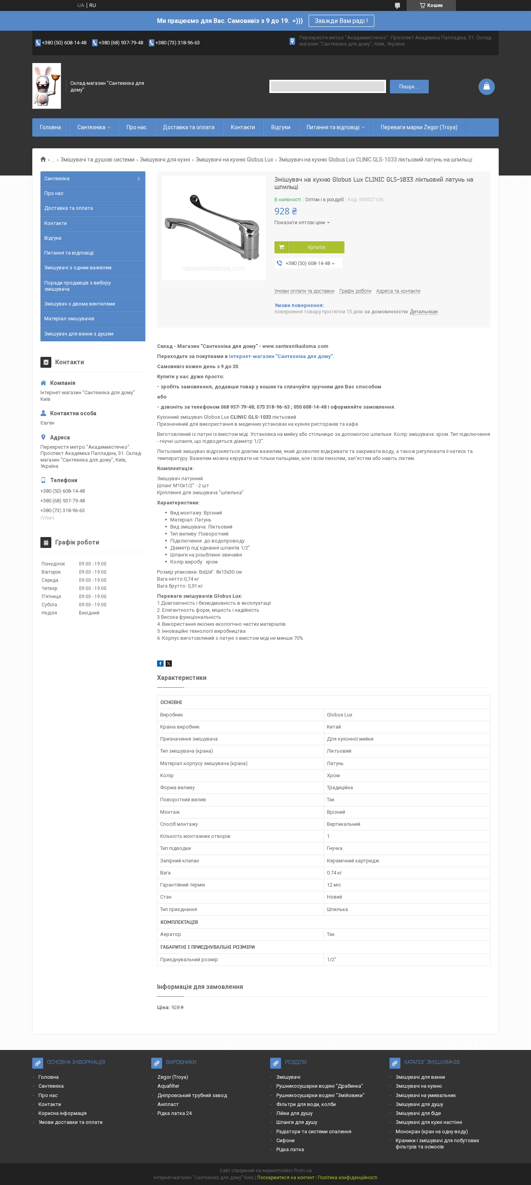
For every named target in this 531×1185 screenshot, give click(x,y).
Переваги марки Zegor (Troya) (419, 127)
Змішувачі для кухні (165, 159)
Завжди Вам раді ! (341, 21)
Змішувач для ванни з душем (79, 334)
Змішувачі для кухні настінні (429, 1122)
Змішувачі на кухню (419, 1086)
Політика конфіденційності (347, 1177)
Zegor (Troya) (172, 1077)
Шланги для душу (296, 1122)
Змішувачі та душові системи (97, 159)
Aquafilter (168, 1086)
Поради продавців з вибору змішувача (77, 286)
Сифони (285, 1140)
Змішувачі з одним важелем (78, 267)
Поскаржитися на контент (285, 1177)
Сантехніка (91, 127)
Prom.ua (303, 1170)
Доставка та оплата (189, 127)
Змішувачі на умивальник (426, 1095)
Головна (50, 127)
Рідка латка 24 (174, 1113)
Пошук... (409, 87)
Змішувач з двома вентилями (79, 304)
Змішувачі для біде (418, 1113)
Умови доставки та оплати (70, 1122)
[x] (169, 665)
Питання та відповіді (333, 127)
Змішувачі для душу (419, 1104)
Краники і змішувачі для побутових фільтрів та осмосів (437, 1144)
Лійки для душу (294, 1113)
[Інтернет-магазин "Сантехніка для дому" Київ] (46, 86)
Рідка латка (290, 1149)
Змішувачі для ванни (420, 1077)
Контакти (243, 127)
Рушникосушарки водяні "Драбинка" (319, 1086)
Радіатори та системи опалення (313, 1131)
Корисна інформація (62, 1113)
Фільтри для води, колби (306, 1104)
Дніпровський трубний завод (192, 1095)
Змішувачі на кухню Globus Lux (234, 159)
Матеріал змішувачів (69, 318)
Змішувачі (288, 1077)
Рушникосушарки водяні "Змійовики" (320, 1095)
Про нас (137, 127)
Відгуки (280, 127)
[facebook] (160, 665)
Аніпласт (168, 1104)
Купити (316, 247)
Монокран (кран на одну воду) (432, 1131)
